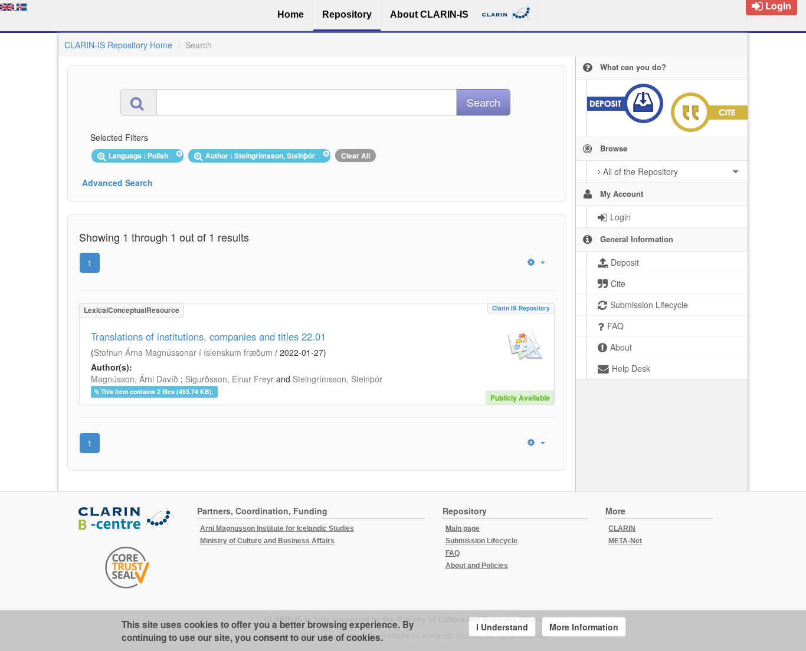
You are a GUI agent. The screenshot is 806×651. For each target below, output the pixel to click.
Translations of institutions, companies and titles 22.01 (208, 336)
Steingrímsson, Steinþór (337, 379)
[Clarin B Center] (127, 519)
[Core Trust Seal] (127, 567)
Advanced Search (117, 183)
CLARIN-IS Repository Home (118, 45)
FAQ (452, 553)
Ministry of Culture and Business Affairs (267, 541)
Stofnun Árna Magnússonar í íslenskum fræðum (183, 352)
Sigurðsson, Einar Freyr (229, 379)
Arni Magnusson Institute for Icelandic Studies (277, 528)
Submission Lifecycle (481, 541)
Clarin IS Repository (521, 308)
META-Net (625, 541)
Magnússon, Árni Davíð (134, 379)
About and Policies (476, 565)
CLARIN (621, 528)
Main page (462, 528)
